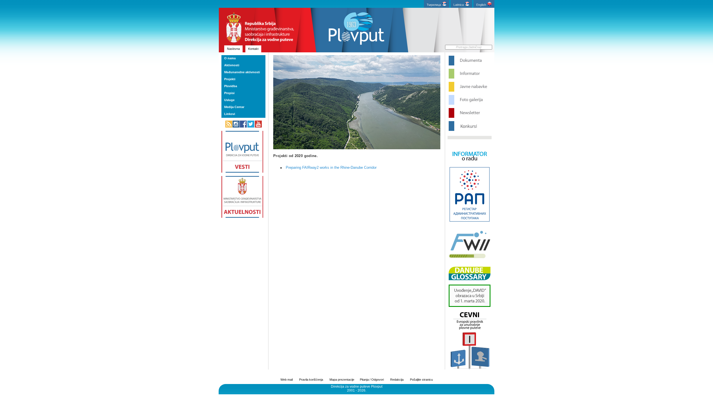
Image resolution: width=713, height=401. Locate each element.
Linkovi (229, 114)
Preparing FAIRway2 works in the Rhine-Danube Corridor (331, 168)
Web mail (286, 379)
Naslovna (233, 48)
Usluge (229, 100)
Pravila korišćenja (311, 379)
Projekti (229, 79)
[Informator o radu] (469, 165)
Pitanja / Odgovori (372, 379)
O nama (230, 58)
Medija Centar (234, 107)
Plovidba (230, 86)
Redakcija (397, 379)
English (481, 4)
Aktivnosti (231, 65)
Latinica (458, 4)
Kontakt (253, 48)
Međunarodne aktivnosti (242, 72)
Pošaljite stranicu (421, 379)
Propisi (229, 93)
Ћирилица (434, 4)
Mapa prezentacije (341, 379)
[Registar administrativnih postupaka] (469, 221)
